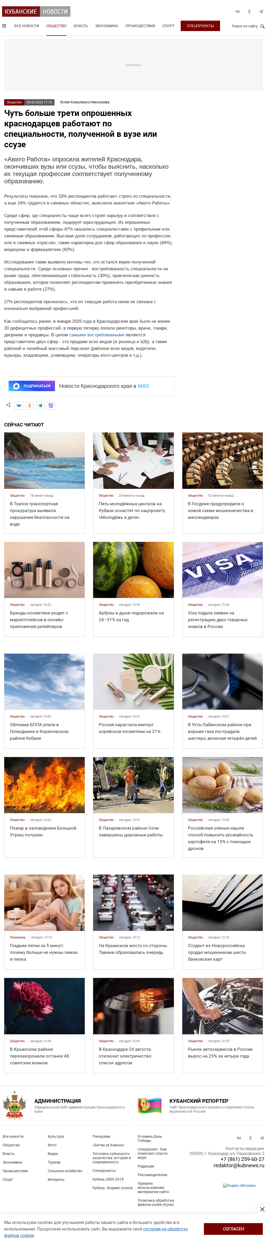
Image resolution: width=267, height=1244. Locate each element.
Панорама (101, 1136)
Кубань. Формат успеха (113, 1188)
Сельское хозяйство (65, 1171)
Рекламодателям (152, 1175)
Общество (56, 26)
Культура (56, 1136)
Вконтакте (237, 11)
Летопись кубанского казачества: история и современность (112, 1158)
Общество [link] (17, 495)
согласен (233, 1229)
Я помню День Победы (150, 1138)
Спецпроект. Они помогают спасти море (152, 1153)
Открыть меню (4, 27)
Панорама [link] (18, 937)
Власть (81, 26)
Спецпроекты (200, 26)
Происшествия (140, 26)
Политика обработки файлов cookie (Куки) (156, 1202)
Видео (53, 1154)
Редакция (146, 1166)
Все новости (26, 26)
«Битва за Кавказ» (109, 1145)
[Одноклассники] (29, 405)
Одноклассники (249, 11)
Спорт (168, 26)
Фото (52, 1145)
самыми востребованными (96, 334)
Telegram (261, 11)
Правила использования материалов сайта (153, 1187)
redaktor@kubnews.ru (239, 1165)
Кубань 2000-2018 (108, 1179)
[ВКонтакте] (19, 405)
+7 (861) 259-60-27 (242, 1159)
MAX (143, 386)
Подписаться (37, 386)
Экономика (106, 26)
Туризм (54, 1162)
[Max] (51, 405)
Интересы (56, 1179)
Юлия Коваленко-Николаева (85, 102)
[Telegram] (40, 405)
